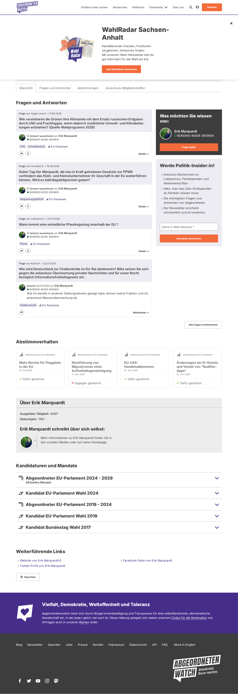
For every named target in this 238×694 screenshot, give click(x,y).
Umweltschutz (36, 146)
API (154, 644)
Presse (83, 644)
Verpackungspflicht (31, 199)
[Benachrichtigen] (28, 153)
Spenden (54, 644)
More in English (184, 644)
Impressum (116, 644)
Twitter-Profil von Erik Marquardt (42, 566)
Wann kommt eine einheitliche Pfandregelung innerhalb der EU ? (68, 224)
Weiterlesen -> (141, 312)
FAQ (165, 644)
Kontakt (98, 644)
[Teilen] (21, 153)
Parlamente (156, 7)
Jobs (69, 644)
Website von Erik (39, 560)
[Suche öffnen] (191, 7)
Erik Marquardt (68, 136)
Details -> (144, 153)
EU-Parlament (59, 146)
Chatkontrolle (28, 305)
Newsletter (35, 644)
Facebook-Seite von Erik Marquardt (147, 560)
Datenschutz (138, 644)
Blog (19, 644)
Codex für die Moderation (189, 617)
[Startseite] (27, 7)
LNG (22, 146)
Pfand (23, 243)
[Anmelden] (197, 7)
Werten (84, 622)
